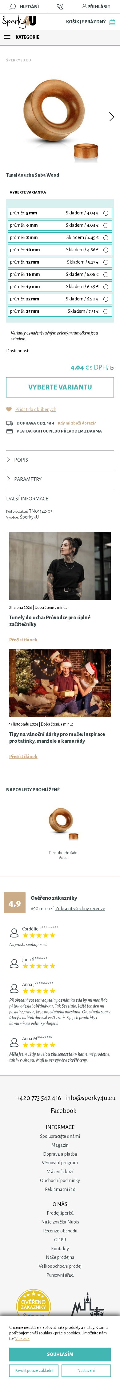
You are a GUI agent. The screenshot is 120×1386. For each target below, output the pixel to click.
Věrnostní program (60, 1162)
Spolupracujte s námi (60, 1136)
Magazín (60, 1145)
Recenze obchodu (60, 1230)
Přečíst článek (23, 639)
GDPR (60, 1239)
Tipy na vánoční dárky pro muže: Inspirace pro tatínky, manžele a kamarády (57, 738)
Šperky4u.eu (18, 60)
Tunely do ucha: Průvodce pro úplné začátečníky (49, 621)
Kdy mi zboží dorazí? (77, 423)
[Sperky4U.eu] (19, 22)
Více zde (22, 1338)
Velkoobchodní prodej (60, 1266)
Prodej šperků (60, 1213)
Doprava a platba (60, 1154)
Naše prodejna (60, 1257)
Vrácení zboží (60, 1171)
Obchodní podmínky (60, 1180)
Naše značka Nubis (60, 1222)
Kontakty (60, 1248)
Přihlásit (98, 6)
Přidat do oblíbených (35, 409)
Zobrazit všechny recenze (80, 908)
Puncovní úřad (60, 1275)
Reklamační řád (60, 1189)
